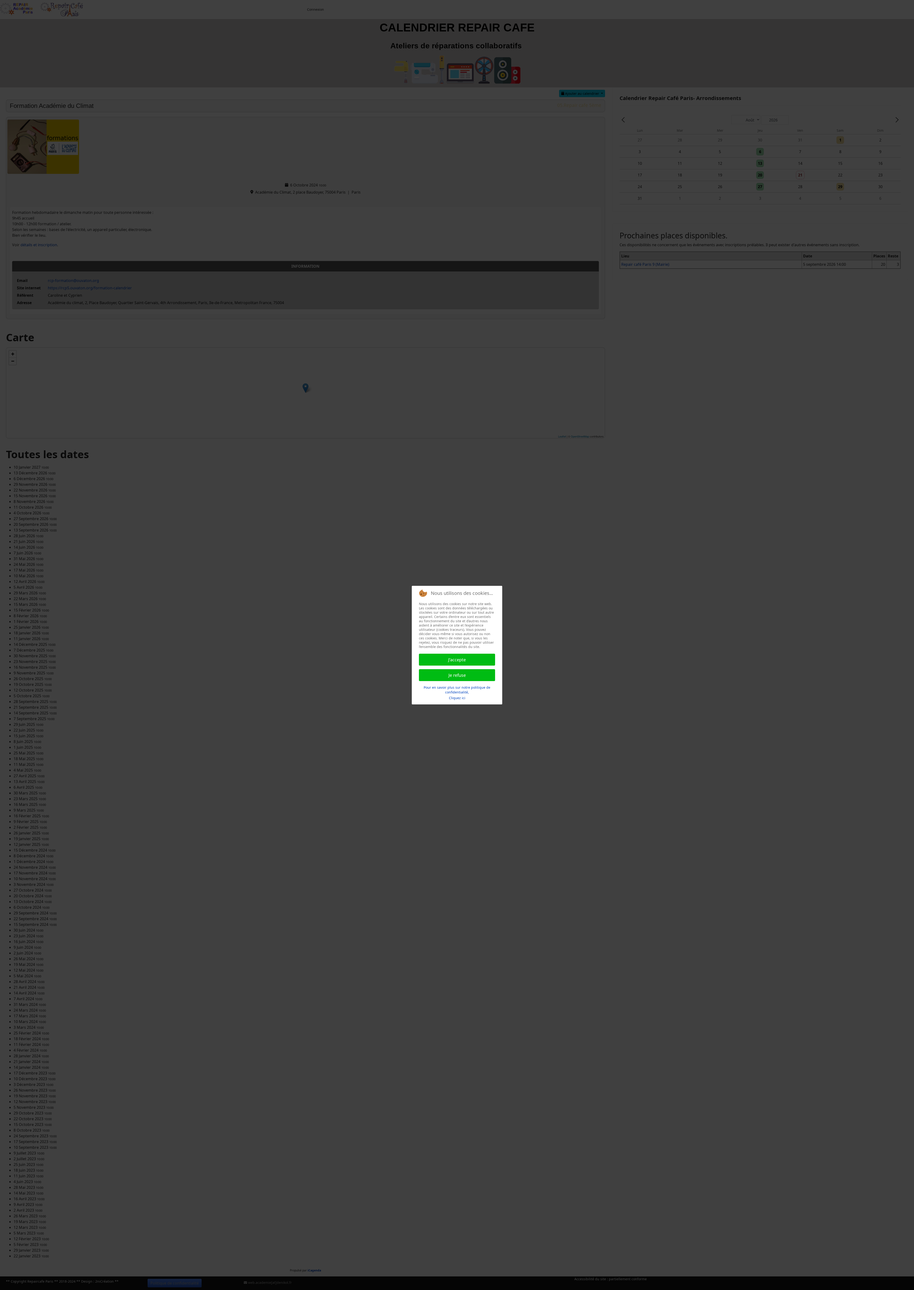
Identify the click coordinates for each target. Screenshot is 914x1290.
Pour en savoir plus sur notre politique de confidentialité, (457, 689)
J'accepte (457, 660)
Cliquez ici (457, 698)
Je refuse (457, 675)
